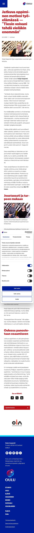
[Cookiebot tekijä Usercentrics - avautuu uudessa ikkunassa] (25, 232)
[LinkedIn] (13, 453)
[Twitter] (10, 453)
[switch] (29, 270)
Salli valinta (17, 293)
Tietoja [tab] (28, 237)
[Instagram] (20, 453)
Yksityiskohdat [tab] (17, 237)
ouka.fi (7, 447)
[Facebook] (7, 453)
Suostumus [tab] (6, 237)
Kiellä (17, 299)
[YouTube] (17, 453)
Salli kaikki (17, 288)
